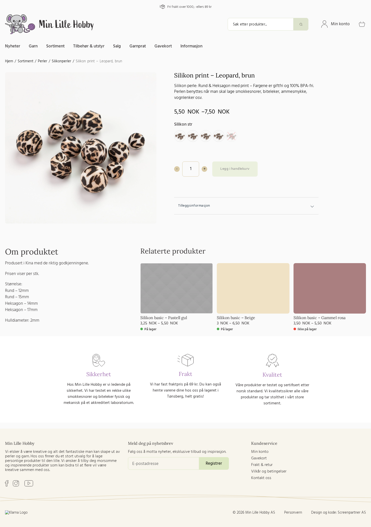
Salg (117, 46)
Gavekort (163, 46)
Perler (42, 61)
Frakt (185, 373)
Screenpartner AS (352, 513)
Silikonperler (61, 61)
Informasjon (191, 46)
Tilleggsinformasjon (194, 206)
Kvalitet (272, 374)
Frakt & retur (262, 465)
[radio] (180, 136)
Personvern (293, 513)
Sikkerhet (98, 374)
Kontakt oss (261, 478)
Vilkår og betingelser (268, 471)
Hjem (9, 61)
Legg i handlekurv (235, 169)
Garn (33, 46)
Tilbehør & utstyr (88, 46)
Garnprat (137, 46)
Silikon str (183, 124)
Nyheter (12, 46)
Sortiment (55, 46)
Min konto (340, 24)
